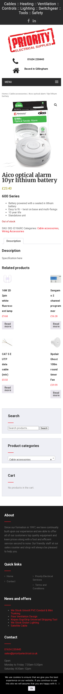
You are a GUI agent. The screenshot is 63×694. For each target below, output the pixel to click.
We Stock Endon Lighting (25, 622)
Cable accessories (18, 94)
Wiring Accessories (13, 231)
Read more (8, 325)
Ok (31, 688)
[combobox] (31, 458)
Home (5, 94)
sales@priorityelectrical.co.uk (20, 653)
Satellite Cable (19, 625)
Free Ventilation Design (24, 616)
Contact (11, 581)
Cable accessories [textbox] (30, 459)
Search (44, 428)
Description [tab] (13, 241)
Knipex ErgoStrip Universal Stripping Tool (34, 619)
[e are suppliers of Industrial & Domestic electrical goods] (31, 52)
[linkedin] (34, 21)
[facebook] (29, 21)
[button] (55, 105)
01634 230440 (12, 649)
